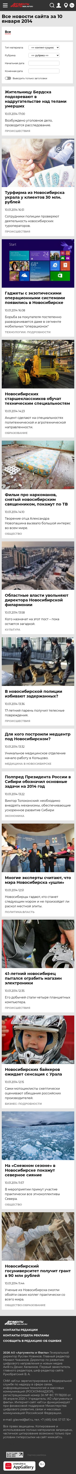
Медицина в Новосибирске (28, 763)
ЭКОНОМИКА (14, 816)
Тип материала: (14, 47)
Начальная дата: (15, 63)
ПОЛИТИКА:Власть (19, 912)
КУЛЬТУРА (12, 629)
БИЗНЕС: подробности (23, 1103)
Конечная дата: (14, 71)
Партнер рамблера (36, 1455)
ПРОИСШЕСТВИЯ (17, 131)
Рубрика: (10, 55)
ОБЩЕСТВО (13, 533)
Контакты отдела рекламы (26, 1335)
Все (8, 32)
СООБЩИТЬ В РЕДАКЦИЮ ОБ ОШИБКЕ (32, 1341)
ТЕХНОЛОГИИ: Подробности (28, 332)
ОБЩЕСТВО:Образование (25, 1305)
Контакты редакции (20, 1330)
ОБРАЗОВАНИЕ (16, 433)
